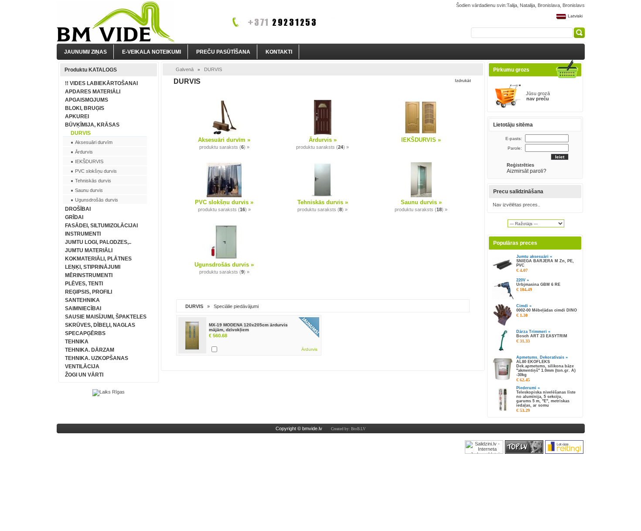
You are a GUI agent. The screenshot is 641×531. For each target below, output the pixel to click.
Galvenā (185, 69)
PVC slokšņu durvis (96, 171)
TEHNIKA (77, 342)
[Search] (579, 32)
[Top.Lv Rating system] (524, 452)
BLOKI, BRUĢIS (84, 108)
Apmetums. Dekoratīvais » (542, 357)
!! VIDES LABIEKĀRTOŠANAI (101, 83)
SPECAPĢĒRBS (85, 333)
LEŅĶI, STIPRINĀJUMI (92, 267)
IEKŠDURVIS (89, 161)
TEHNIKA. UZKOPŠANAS (96, 358)
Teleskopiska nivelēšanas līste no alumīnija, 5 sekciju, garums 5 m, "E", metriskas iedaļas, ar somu (546, 399)
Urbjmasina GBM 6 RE (538, 284)
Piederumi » (528, 388)
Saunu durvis (89, 190)
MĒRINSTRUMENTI (89, 275)
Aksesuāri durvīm (94, 142)
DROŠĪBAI (78, 209)
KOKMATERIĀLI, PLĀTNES (98, 259)
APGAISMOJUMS (86, 100)
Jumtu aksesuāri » (534, 256)
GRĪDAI (74, 217)
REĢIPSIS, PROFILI (88, 292)
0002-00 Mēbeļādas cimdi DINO (546, 310)
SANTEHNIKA (82, 300)
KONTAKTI (279, 52)
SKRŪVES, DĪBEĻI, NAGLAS (100, 325)
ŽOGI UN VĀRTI (84, 375)
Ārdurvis (84, 151)
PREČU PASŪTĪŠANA (223, 52)
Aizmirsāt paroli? (527, 171)
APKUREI (77, 116)
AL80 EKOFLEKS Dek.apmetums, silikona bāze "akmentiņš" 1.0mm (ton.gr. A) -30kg (546, 368)
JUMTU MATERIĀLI (89, 250)
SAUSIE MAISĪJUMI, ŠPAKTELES (106, 317)
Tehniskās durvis (93, 180)
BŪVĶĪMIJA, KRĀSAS (92, 125)
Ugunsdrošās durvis (96, 199)
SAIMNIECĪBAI (83, 308)
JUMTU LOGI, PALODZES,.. (98, 242)
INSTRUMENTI (83, 234)
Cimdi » (524, 306)
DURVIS (81, 133)
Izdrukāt (463, 80)
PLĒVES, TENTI (84, 284)
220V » (522, 280)
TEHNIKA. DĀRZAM (89, 350)
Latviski (575, 16)
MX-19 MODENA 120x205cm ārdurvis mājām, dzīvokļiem (248, 327)
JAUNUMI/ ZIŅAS (85, 52)
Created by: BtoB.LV (348, 429)
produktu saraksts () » (224, 147)
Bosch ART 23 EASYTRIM (541, 336)
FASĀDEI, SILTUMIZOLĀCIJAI (101, 226)
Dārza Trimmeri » (533, 331)
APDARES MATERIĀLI (92, 92)
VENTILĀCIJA (82, 366)
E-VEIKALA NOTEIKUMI (151, 52)
